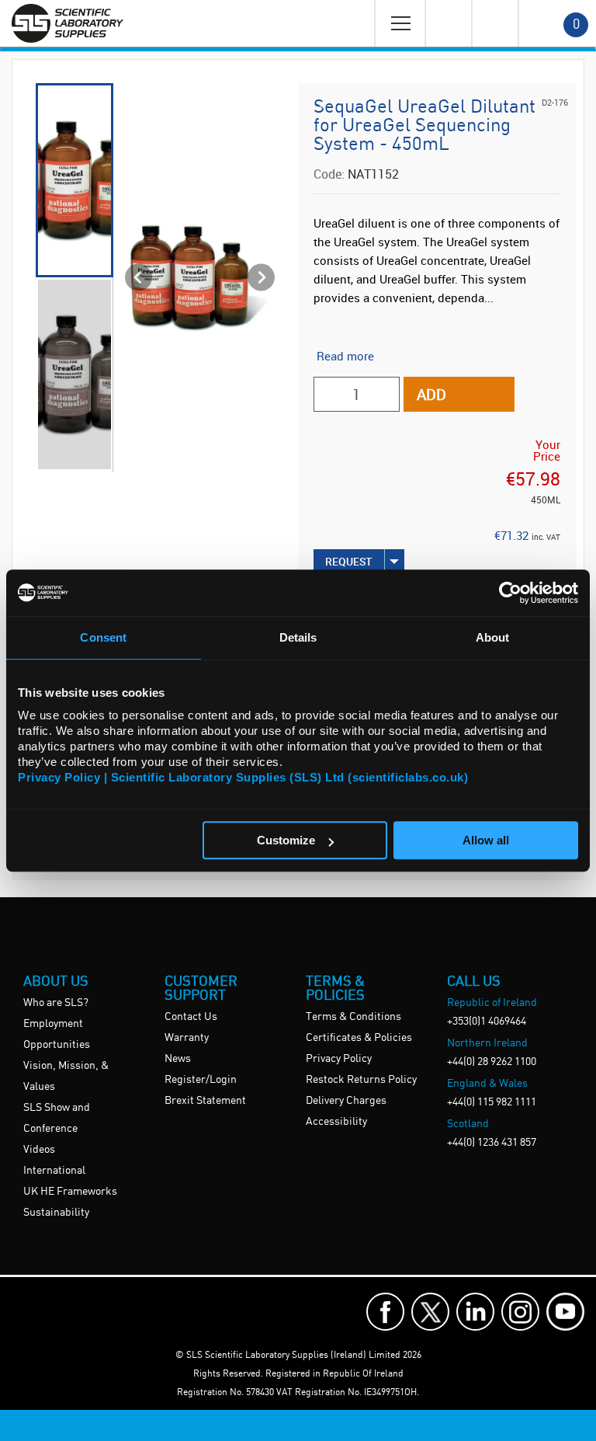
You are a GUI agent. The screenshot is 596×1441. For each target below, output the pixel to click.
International (54, 1170)
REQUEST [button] (348, 561)
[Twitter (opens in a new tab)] (430, 1312)
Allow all (486, 840)
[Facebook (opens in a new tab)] (385, 1312)
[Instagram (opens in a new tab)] (520, 1312)
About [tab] (493, 637)
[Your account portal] (447, 23)
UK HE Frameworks (70, 1191)
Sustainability (56, 1212)
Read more (345, 356)
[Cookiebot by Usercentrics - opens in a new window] (510, 592)
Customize (286, 840)
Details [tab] (298, 637)
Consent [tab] (103, 637)
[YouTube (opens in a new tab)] (565, 1312)
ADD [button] (431, 394)
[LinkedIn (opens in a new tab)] (475, 1312)
